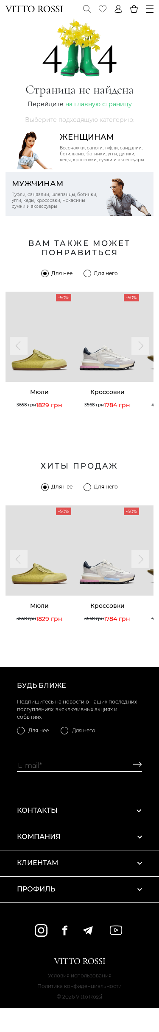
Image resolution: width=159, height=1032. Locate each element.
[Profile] (118, 9)
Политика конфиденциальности (79, 986)
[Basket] (134, 9)
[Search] (87, 9)
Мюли (39, 392)
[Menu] (149, 9)
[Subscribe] (134, 765)
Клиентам (37, 863)
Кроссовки (107, 392)
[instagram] (41, 930)
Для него (106, 273)
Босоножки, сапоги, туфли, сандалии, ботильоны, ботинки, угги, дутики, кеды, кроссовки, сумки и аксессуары (102, 147)
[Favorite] (102, 9)
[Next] (140, 346)
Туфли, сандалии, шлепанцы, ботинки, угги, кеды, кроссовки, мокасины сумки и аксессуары (54, 194)
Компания (39, 837)
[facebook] (65, 930)
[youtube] (116, 930)
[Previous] (19, 346)
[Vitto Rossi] (34, 9)
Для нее (62, 273)
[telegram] (87, 930)
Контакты (37, 810)
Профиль (36, 889)
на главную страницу (98, 104)
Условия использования (80, 975)
